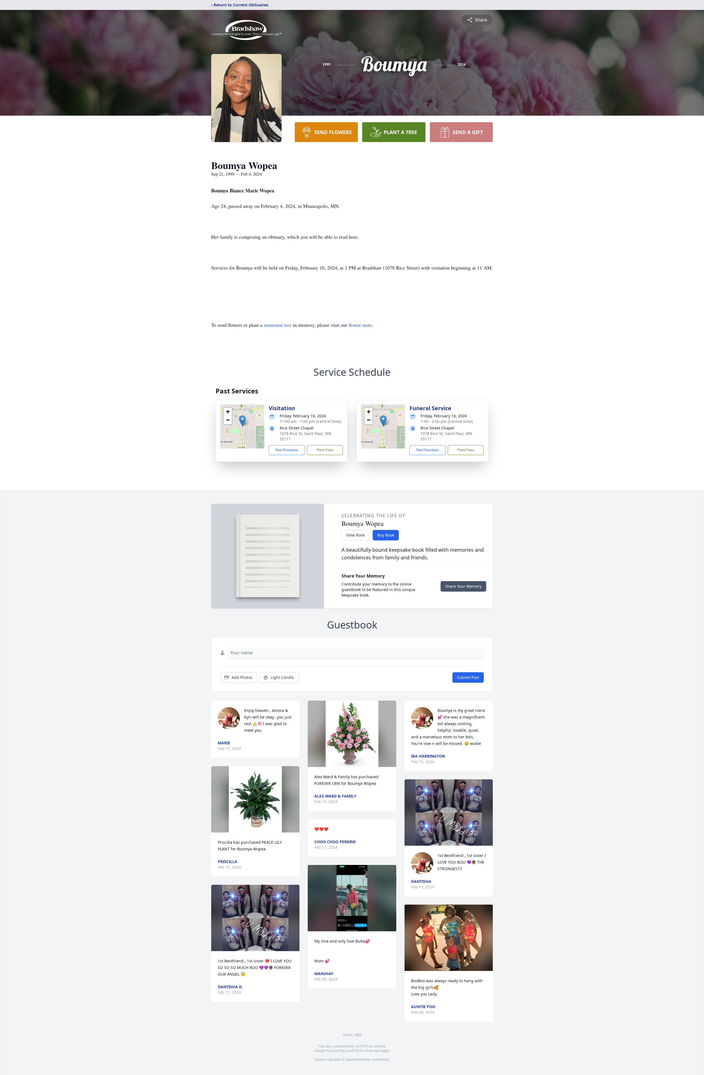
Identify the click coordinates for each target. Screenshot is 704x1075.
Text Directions (286, 450)
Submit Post (468, 677)
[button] (242, 420)
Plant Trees (325, 450)
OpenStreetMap (358, 1059)
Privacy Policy (336, 1050)
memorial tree (278, 325)
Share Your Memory (463, 586)
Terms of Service (367, 1050)
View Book (355, 535)
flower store (360, 325)
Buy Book (385, 535)
